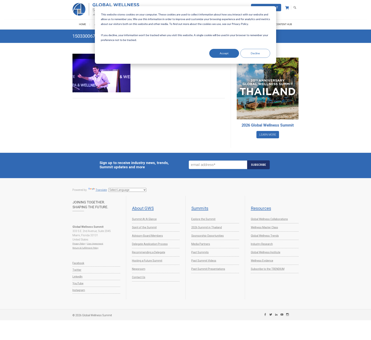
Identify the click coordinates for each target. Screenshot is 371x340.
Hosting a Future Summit (147, 260)
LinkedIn (77, 276)
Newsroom (138, 268)
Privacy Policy (78, 243)
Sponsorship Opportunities (207, 235)
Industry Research (262, 244)
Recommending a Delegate (148, 252)
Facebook (78, 263)
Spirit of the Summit (144, 227)
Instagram (78, 290)
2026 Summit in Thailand (206, 227)
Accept (224, 53)
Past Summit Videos (203, 260)
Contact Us (138, 277)
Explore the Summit (203, 219)
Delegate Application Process (150, 244)
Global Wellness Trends (265, 235)
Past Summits (200, 252)
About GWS (143, 208)
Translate (101, 189)
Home (82, 24)
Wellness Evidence (262, 260)
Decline (255, 53)
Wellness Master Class (264, 227)
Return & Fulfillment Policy (85, 248)
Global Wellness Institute (265, 252)
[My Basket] (287, 8)
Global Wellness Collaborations (269, 219)
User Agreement (95, 243)
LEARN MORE (267, 134)
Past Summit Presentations (208, 268)
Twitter (76, 269)
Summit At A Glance (144, 219)
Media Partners (200, 244)
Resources (261, 208)
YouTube (77, 283)
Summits (199, 208)
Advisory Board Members (147, 235)
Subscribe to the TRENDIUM (267, 268)
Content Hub (284, 24)
